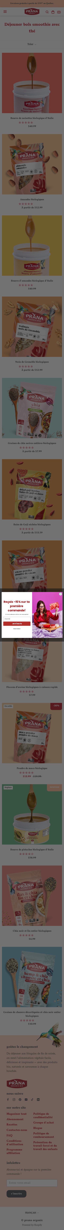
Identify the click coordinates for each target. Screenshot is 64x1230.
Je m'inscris (16, 624)
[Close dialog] (60, 594)
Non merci (16, 629)
